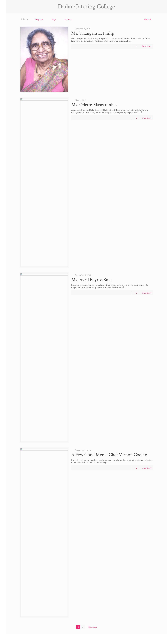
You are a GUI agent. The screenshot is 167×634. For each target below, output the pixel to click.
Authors (67, 19)
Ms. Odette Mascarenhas (94, 105)
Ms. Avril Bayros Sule (91, 280)
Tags (54, 19)
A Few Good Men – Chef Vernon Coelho (109, 455)
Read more (146, 46)
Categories (38, 19)
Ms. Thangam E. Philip (92, 33)
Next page (92, 626)
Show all (147, 19)
